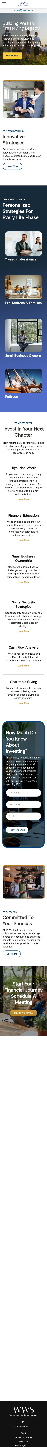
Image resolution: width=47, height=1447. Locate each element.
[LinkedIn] (23, 1422)
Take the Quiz (17, 829)
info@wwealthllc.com (23, 1426)
